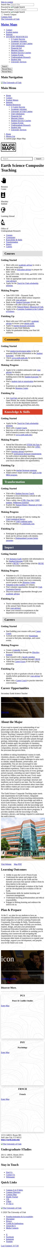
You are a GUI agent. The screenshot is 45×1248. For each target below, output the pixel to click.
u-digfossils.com (27, 524)
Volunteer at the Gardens (16, 585)
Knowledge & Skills (14, 240)
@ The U (10, 1204)
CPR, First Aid (28, 500)
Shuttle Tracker (12, 1197)
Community (10, 237)
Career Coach (21, 428)
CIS (7, 1199)
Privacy (9, 1221)
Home (8, 95)
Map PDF (18, 864)
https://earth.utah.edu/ (10, 1140)
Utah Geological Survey (15, 519)
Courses (9, 235)
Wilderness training (20, 502)
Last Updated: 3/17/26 (10, 1246)
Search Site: (5, 4)
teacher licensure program (26, 470)
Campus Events (17, 55)
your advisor (11, 281)
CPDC (37, 447)
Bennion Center (22, 388)
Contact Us (10, 1175)
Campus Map (11, 1194)
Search (38, 159)
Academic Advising (19, 41)
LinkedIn (16, 650)
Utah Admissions (17, 46)
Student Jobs (16, 59)
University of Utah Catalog (21, 43)
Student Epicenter (23, 302)
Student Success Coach (25, 493)
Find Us (9, 1172)
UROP (37, 659)
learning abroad (18, 451)
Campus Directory (13, 1192)
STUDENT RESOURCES (17, 37)
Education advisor (24, 269)
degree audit (29, 323)
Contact (9, 30)
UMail (8, 1201)
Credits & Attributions (14, 1223)
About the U (11, 1226)
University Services (18, 62)
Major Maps (9, 24)
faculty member (28, 657)
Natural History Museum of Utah (30, 307)
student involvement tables (20, 351)
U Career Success (18, 39)
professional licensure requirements (27, 454)
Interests (9, 34)
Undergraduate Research (20, 57)
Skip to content (7, 2)
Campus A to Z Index (14, 1190)
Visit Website (6, 864)
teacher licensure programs (24, 326)
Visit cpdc (5, 712)
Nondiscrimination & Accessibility (19, 1217)
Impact (8, 244)
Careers (9, 247)
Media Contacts (12, 1228)
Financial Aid (16, 48)
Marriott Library (17, 50)
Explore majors (12, 32)
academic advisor (25, 265)
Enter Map (5, 1006)
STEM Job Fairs (33, 445)
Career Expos (20, 661)
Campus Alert (6, 17)
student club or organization (22, 381)
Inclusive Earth (16, 559)
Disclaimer (10, 1219)
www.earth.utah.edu (20, 358)
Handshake (33, 636)
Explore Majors (12, 100)
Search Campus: (7, 9)
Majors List (10, 136)
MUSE (16, 563)
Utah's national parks (24, 521)
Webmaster (10, 1177)
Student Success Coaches (21, 53)
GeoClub (13, 398)
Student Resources (13, 105)
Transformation (12, 242)
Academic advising (8, 978)
